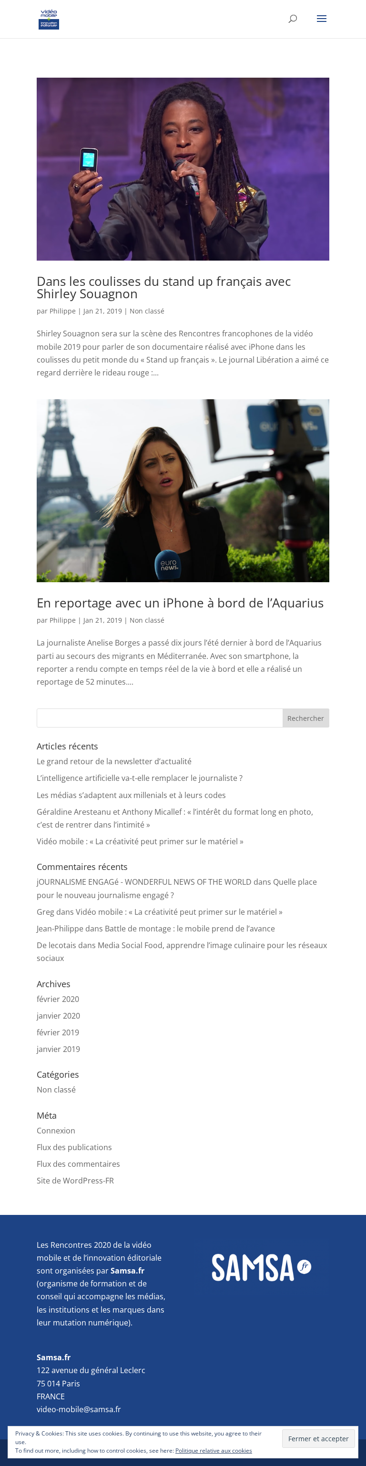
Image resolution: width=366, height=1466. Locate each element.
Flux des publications (74, 1147)
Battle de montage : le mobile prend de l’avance (190, 928)
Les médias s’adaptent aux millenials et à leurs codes (131, 795)
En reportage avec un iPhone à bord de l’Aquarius (180, 602)
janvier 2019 (58, 1049)
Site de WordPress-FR (75, 1180)
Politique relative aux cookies (213, 1450)
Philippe (63, 310)
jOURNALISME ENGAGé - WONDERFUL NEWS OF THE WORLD (144, 882)
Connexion (56, 1130)
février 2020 (58, 999)
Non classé (147, 310)
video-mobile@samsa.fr (79, 1409)
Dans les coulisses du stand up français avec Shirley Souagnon (164, 287)
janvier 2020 (58, 1016)
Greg (45, 912)
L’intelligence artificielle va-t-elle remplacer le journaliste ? (140, 778)
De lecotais (56, 945)
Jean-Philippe (60, 928)
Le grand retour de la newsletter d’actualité (114, 761)
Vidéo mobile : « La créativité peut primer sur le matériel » (140, 841)
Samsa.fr (54, 1357)
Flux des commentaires (78, 1164)
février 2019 (58, 1032)
